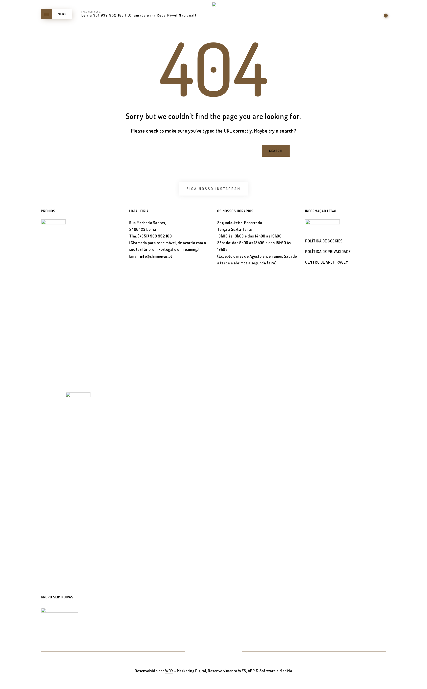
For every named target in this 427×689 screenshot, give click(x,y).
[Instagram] (219, 651)
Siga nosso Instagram (214, 189)
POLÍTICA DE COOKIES (324, 240)
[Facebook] (207, 651)
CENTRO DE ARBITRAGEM (326, 262)
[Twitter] (195, 651)
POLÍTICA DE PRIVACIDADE (328, 251)
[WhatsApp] (231, 651)
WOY (169, 670)
